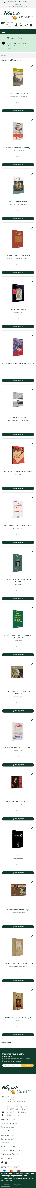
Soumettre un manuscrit (9, 1146)
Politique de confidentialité (10, 1154)
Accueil (3, 55)
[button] (31, 25)
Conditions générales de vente (11, 1150)
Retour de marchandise (9, 1123)
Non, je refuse (17, 1185)
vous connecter (22, 6)
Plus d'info (8, 1181)
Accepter (5, 1185)
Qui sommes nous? (7, 1139)
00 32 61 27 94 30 (11, 2)
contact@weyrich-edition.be (16, 1112)
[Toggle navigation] (3, 32)
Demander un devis (7, 1127)
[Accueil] (18, 15)
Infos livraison (5, 1143)
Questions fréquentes (8, 1131)
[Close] (33, 37)
